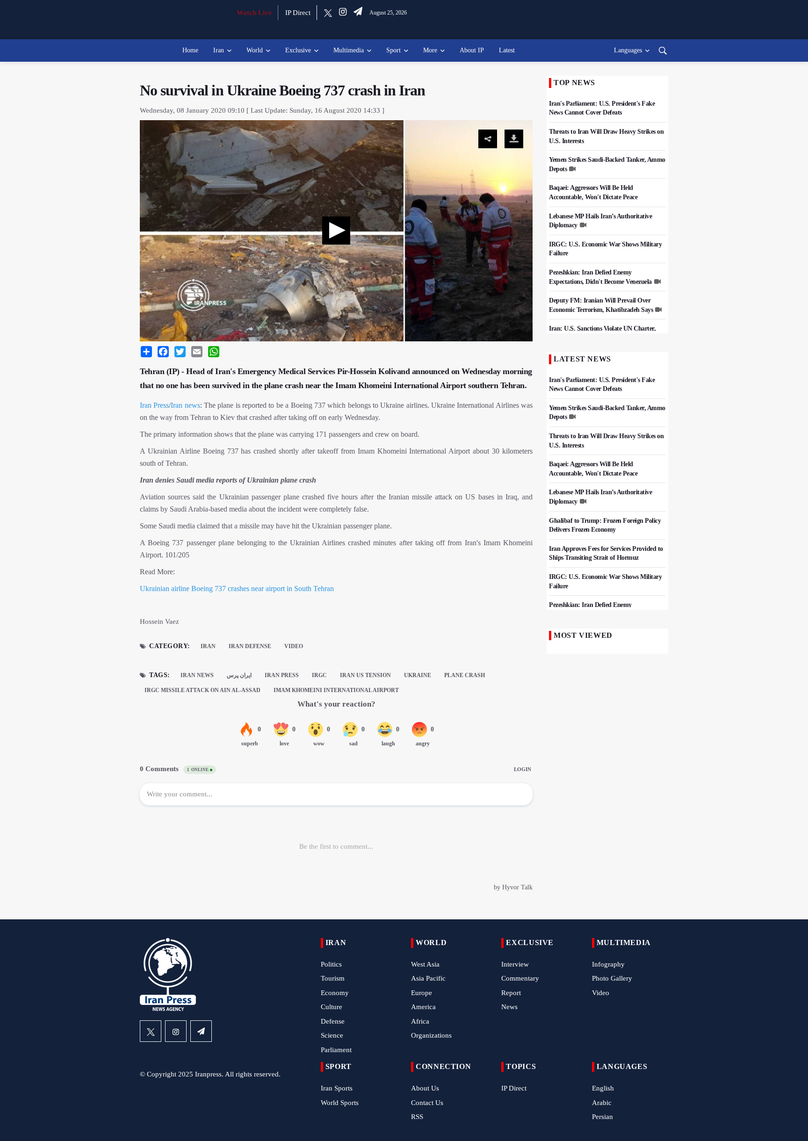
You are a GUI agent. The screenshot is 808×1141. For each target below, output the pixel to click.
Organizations (431, 1035)
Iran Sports (337, 1088)
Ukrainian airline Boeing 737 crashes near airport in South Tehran (237, 588)
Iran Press (154, 405)
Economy (335, 993)
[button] (336, 231)
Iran (218, 50)
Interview (515, 964)
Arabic (602, 1102)
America (423, 1007)
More (430, 50)
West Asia (425, 964)
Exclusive (298, 50)
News (509, 1007)
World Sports (340, 1102)
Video (293, 646)
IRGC (319, 675)
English (603, 1088)
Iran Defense (250, 646)
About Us (425, 1088)
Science (332, 1035)
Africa (420, 1021)
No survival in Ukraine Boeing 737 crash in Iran (282, 90)
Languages (628, 50)
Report (511, 993)
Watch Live (254, 12)
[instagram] (342, 13)
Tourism (333, 978)
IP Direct (297, 12)
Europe (421, 993)
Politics (331, 964)
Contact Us (427, 1102)
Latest (507, 50)
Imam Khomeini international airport (336, 690)
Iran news (185, 405)
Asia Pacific (428, 978)
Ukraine (417, 675)
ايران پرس (239, 675)
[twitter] (328, 12)
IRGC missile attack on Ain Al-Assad (202, 690)
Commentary (520, 978)
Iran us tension (365, 675)
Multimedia (348, 50)
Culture (331, 1007)
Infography (608, 964)
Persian (602, 1116)
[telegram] (358, 12)
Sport (393, 50)
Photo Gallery (612, 978)
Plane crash (464, 675)
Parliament (336, 1050)
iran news (197, 675)
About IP (472, 50)
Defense (333, 1021)
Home (190, 50)
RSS (417, 1116)
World (254, 50)
